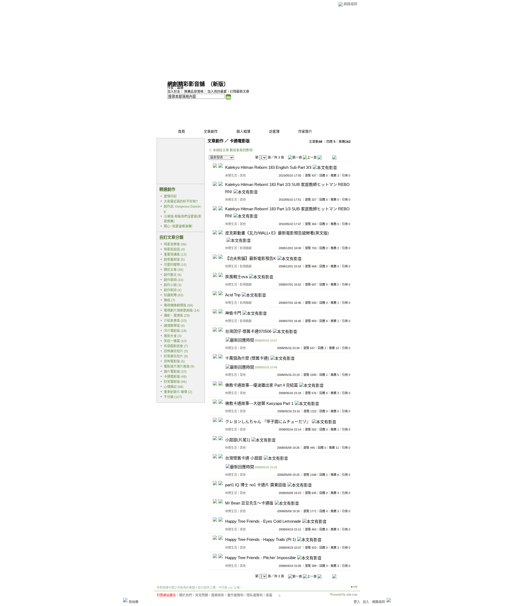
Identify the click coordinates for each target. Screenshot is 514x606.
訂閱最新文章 (239, 91)
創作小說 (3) (173, 285)
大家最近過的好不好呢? (181, 201)
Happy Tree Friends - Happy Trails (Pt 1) (260, 539)
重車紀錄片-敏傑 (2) (178, 392)
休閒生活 (231, 175)
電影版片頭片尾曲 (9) (179, 366)
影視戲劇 (246, 248)
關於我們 (185, 595)
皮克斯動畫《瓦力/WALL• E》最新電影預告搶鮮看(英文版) (277, 233)
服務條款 (217, 595)
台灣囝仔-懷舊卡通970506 (248, 331)
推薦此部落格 (193, 91)
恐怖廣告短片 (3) (176, 351)
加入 (366, 602)
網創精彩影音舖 (186, 84)
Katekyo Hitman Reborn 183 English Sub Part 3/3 (268, 167)
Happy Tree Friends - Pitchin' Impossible (260, 558)
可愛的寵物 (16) (175, 265)
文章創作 (211, 131)
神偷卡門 (233, 313)
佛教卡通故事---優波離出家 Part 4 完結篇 (261, 385)
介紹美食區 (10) (175, 321)
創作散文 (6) (173, 275)
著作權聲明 (235, 595)
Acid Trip (232, 295)
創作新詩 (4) (173, 290)
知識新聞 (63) (173, 295)
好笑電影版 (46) (175, 382)
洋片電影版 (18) (175, 331)
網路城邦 (350, 4)
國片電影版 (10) (175, 371)
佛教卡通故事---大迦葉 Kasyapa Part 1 (259, 403)
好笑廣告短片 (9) (176, 356)
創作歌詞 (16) (173, 280)
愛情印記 (170, 196)
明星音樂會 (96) (175, 244)
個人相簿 (243, 131)
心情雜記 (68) (173, 387)
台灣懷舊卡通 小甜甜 (243, 458)
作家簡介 (305, 131)
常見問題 (201, 595)
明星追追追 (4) (174, 249)
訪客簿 (274, 131)
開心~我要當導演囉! (178, 226)
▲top (353, 586)
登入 (357, 602)
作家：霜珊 (175, 88)
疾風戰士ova (236, 276)
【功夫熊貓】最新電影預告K (250, 258)
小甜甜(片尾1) (237, 439)
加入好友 (173, 91)
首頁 (181, 131)
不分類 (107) (173, 397)
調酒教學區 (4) (174, 326)
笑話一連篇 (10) (175, 341)
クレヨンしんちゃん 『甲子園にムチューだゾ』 (268, 421)
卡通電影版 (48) (175, 377)
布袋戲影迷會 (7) (176, 346)
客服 (269, 595)
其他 (243, 175)
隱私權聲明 (255, 595)
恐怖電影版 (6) (174, 361)
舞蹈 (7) (169, 300)
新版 (218, 84)
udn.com (351, 594)
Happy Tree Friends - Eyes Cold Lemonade (263, 521)
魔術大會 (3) (173, 336)
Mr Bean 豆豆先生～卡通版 (249, 503)
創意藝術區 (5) (174, 259)
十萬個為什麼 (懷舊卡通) (247, 358)
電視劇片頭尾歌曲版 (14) (181, 310)
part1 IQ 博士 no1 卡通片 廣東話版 (255, 485)
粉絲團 (133, 602)
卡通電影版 (240, 141)
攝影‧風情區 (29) (177, 315)
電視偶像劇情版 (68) (178, 305)
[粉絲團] (125, 600)
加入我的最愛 (217, 91)
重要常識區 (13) (175, 254)
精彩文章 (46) (173, 270)
